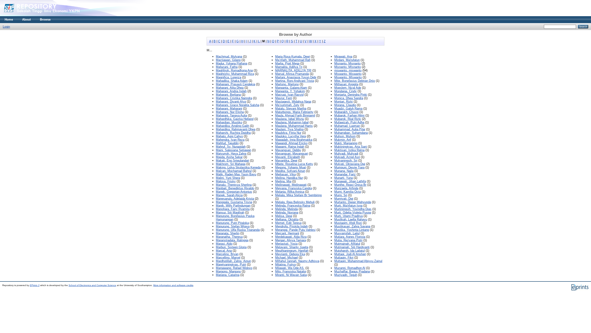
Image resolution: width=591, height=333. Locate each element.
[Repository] (51, 15)
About (26, 19)
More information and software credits (173, 285)
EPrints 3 (34, 285)
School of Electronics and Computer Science (92, 285)
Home (9, 19)
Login (6, 26)
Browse (45, 19)
